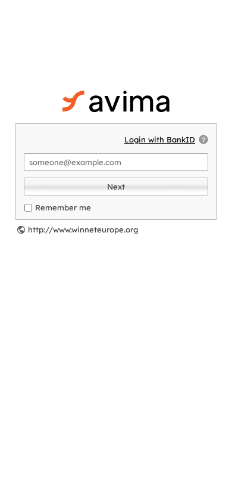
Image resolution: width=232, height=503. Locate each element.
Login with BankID (159, 139)
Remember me (63, 207)
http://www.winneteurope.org (83, 229)
